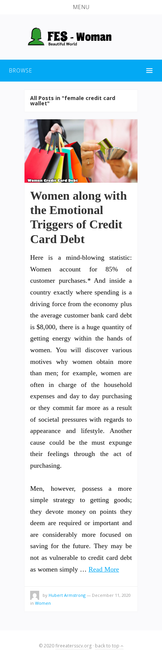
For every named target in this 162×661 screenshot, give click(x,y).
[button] (81, 7)
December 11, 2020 (111, 595)
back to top (108, 646)
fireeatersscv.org (73, 646)
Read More (104, 569)
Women (43, 603)
